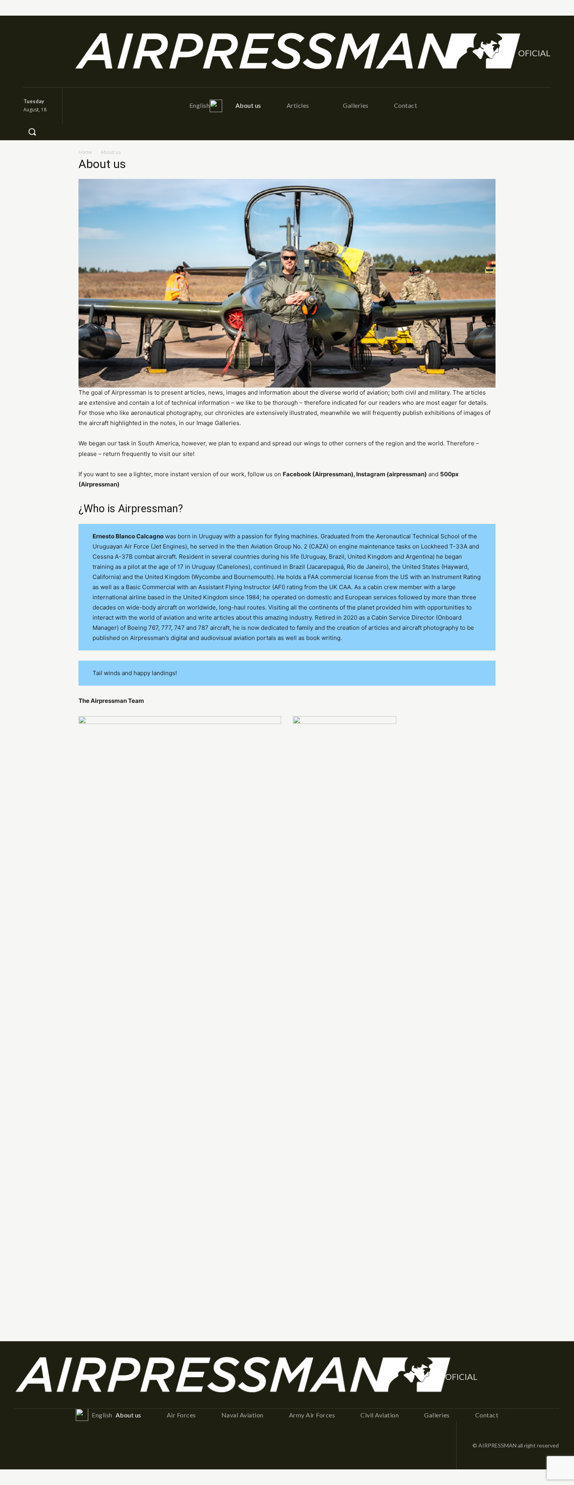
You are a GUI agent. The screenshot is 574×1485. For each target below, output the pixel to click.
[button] (32, 131)
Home (85, 152)
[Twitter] (64, 51)
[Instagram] (47, 51)
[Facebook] (30, 51)
